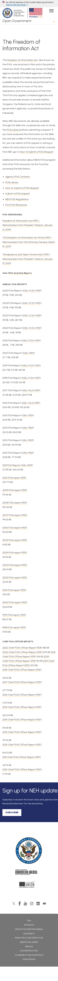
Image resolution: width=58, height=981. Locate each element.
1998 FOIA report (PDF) (14, 627)
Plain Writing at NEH (29, 951)
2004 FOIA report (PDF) (14, 552)
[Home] (29, 851)
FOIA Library (13, 129)
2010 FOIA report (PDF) (14, 477)
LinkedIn (38, 903)
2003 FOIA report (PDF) (14, 565)
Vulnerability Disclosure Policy (29, 955)
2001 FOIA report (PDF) (14, 590)
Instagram (31, 903)
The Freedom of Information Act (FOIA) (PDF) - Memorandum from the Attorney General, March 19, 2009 (28, 242)
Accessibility (29, 934)
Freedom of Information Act (22, 60)
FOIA (29, 921)
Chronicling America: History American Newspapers (29, 872)
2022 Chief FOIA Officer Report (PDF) (22, 652)
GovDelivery (44, 903)
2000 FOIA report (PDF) (14, 602)
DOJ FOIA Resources (16, 204)
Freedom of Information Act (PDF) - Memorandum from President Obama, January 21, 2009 (27, 225)
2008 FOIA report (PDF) (14, 502)
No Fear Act (29, 925)
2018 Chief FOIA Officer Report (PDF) (22, 669)
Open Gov (29, 947)
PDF (39, 290)
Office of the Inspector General (29, 929)
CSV (32, 290)
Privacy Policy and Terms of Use (29, 938)
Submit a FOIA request (17, 193)
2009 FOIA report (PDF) (14, 490)
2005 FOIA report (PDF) (14, 540)
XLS (31, 390)
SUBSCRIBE (11, 812)
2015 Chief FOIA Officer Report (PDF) (22, 707)
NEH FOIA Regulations (17, 199)
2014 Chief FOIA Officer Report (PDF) (22, 719)
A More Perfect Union (29, 885)
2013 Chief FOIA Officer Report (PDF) (22, 732)
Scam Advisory (29, 959)
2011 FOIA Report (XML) (14, 465)
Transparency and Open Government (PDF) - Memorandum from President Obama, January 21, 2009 (27, 259)
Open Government (16, 21)
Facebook (20, 903)
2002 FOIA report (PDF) (14, 577)
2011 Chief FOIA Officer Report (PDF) (21, 757)
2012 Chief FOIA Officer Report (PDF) (22, 744)
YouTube (25, 903)
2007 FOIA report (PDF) (14, 515)
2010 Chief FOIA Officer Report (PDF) (22, 769)
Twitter (14, 903)
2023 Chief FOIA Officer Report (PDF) (22, 647)
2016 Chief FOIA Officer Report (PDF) (22, 694)
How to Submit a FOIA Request (36, 151)
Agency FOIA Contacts (17, 176)
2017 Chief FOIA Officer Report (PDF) (22, 682)
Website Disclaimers (29, 942)
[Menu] (51, 11)
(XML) (24, 365)
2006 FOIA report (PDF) (14, 527)
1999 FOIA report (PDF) (14, 614)
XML (25, 290)
